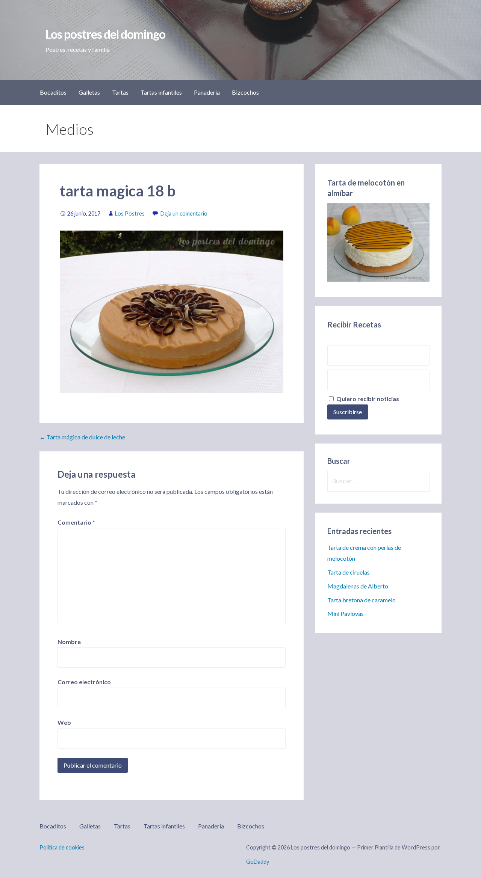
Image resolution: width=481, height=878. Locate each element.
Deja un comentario (183, 213)
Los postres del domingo (105, 34)
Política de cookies (62, 847)
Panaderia (207, 92)
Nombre (69, 641)
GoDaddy (257, 861)
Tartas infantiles (161, 92)
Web (64, 722)
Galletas (89, 92)
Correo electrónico (84, 681)
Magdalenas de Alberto (357, 586)
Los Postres (130, 213)
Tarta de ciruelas (348, 572)
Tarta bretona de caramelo (361, 599)
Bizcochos (245, 92)
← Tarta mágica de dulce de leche (82, 437)
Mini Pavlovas (345, 613)
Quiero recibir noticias (367, 398)
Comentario (76, 522)
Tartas (120, 92)
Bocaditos (53, 92)
